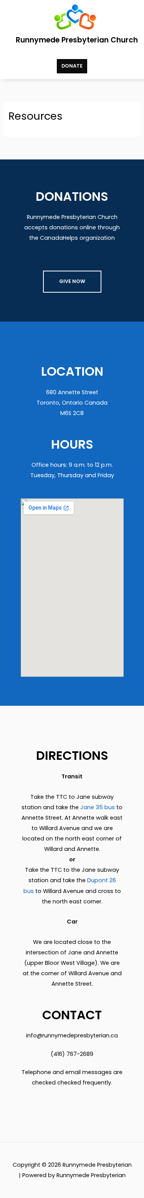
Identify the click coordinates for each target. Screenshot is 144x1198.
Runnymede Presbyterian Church (77, 40)
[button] (72, 52)
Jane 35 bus (97, 807)
